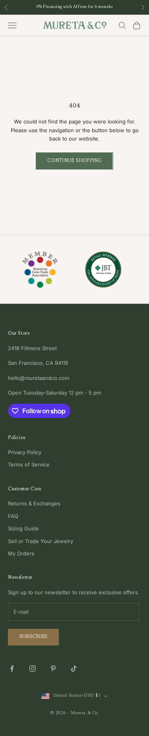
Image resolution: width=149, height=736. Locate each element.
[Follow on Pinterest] (53, 668)
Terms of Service (29, 464)
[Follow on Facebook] (12, 668)
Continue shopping (74, 160)
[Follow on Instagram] (33, 668)
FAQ (13, 516)
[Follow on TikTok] (74, 668)
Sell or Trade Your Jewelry (40, 541)
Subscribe (33, 636)
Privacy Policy (24, 452)
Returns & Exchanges (34, 503)
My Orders (21, 553)
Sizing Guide (23, 528)
